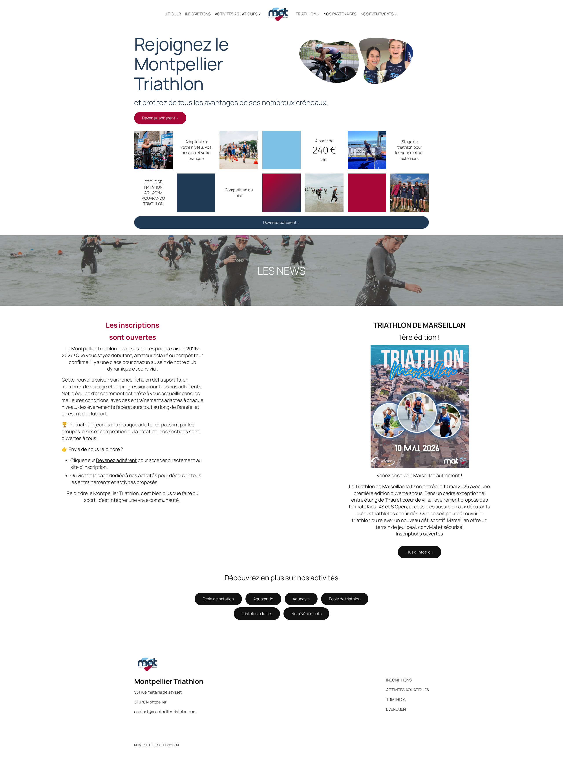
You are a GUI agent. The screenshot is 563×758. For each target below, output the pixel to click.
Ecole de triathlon (344, 598)
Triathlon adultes (257, 613)
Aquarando (263, 598)
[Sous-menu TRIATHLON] (318, 14)
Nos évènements (306, 613)
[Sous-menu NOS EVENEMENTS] (396, 14)
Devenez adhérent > (160, 118)
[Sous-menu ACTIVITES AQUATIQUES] (259, 14)
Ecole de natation (218, 598)
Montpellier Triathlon (168, 681)
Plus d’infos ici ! (419, 552)
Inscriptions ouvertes (419, 533)
